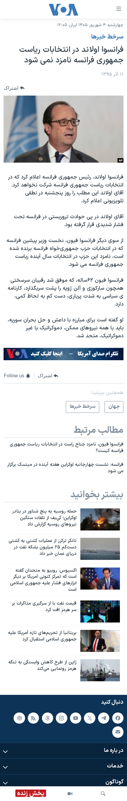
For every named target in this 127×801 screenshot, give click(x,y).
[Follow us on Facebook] (117, 718)
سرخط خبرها (107, 37)
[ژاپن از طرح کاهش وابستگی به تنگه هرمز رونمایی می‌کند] (100, 670)
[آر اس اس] (33, 718)
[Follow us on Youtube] (75, 718)
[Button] (14, 88)
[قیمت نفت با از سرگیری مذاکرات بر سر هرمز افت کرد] (100, 611)
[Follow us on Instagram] (61, 718)
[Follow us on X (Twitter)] (89, 718)
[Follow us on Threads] (47, 718)
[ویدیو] (70, 793)
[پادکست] (19, 718)
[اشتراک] (117, 732)
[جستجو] (103, 793)
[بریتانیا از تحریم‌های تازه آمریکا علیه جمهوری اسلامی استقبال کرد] (100, 641)
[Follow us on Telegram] (103, 718)
